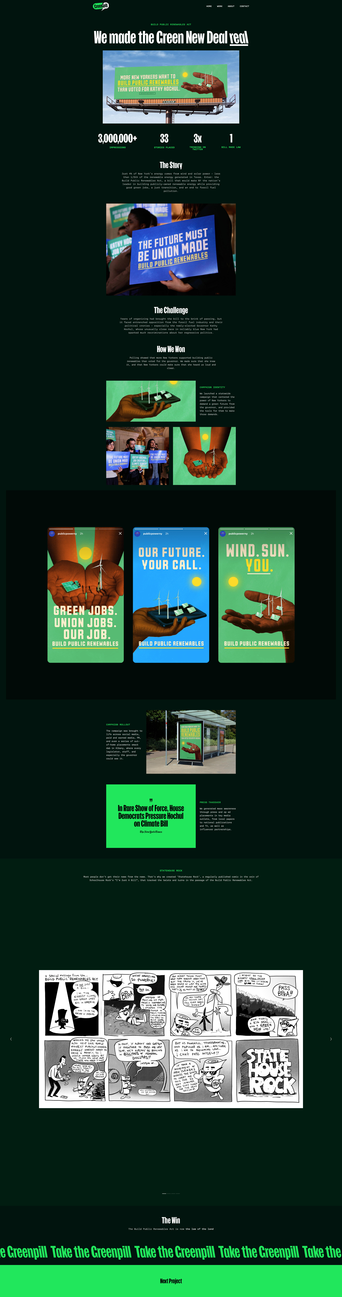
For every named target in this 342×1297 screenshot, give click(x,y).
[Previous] (11, 1039)
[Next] (331, 1039)
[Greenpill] (101, 6)
